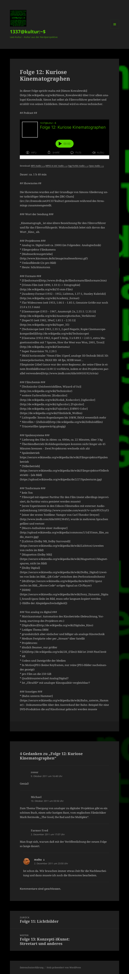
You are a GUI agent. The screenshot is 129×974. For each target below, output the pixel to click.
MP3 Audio (38, 165)
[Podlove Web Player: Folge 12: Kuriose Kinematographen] (64, 139)
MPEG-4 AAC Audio (56, 165)
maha (38, 859)
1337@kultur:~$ (28, 31)
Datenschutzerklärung (32, 967)
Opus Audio (96, 165)
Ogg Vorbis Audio (78, 165)
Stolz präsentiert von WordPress (64, 967)
